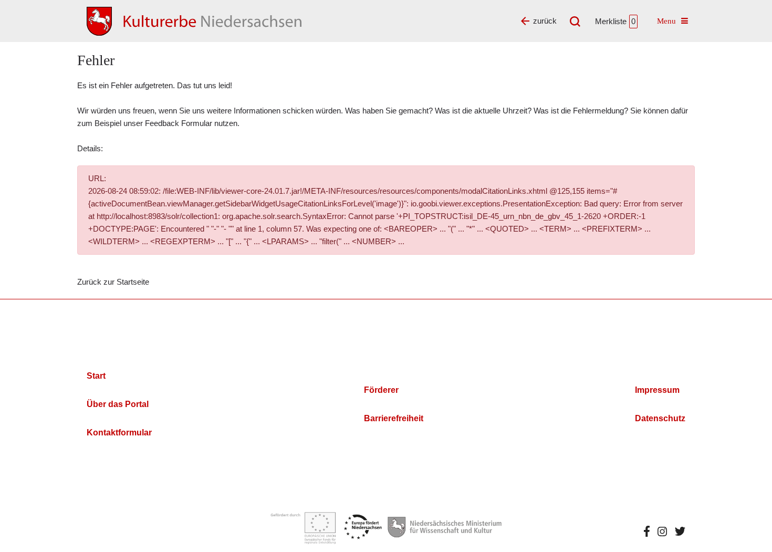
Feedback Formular (178, 123)
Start (96, 375)
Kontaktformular (119, 432)
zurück (545, 20)
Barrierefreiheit (393, 418)
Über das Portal (118, 404)
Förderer (381, 390)
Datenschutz (660, 418)
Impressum (657, 390)
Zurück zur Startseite (113, 281)
